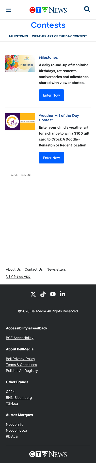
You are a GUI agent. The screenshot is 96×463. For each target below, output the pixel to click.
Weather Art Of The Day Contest (59, 36)
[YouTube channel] (53, 294)
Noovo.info (14, 424)
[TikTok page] (43, 294)
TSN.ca (12, 403)
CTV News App (18, 276)
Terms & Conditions (21, 364)
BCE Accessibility (19, 338)
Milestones (18, 36)
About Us (13, 269)
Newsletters (56, 269)
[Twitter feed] (33, 294)
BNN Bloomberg (19, 397)
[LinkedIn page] (63, 294)
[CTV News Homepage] (48, 10)
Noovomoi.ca (16, 430)
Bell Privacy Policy (20, 359)
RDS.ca (12, 436)
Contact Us (34, 269)
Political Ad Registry (22, 370)
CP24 (10, 391)
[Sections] (9, 10)
